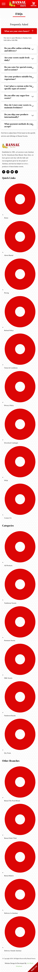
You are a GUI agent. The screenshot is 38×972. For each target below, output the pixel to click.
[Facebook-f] (3, 171)
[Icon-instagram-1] (8, 171)
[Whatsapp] (16, 171)
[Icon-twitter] (12, 171)
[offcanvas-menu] (3, 4)
